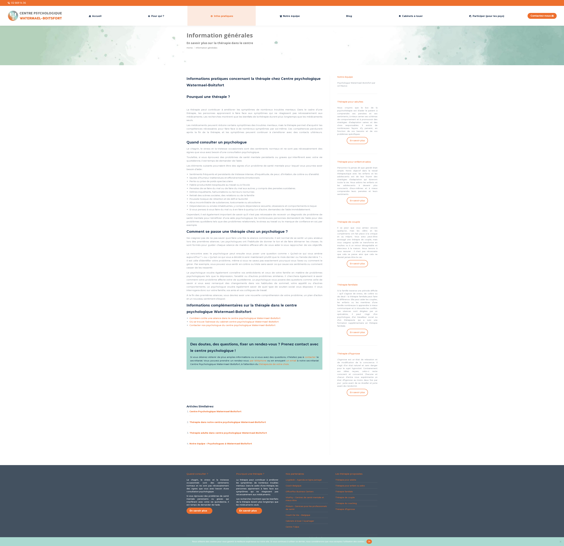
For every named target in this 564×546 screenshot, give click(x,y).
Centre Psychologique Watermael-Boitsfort (215, 411)
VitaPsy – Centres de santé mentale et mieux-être (305, 499)
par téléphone (258, 360)
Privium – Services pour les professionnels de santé (306, 507)
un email (291, 360)
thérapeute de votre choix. (274, 364)
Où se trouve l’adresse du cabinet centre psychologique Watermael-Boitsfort (234, 321)
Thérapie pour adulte (345, 480)
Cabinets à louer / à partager (300, 521)
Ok (369, 541)
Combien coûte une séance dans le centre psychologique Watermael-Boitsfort (234, 318)
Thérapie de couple (345, 497)
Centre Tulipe (292, 527)
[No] (560, 541)
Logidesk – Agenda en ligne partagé (304, 480)
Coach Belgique (293, 485)
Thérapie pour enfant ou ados (350, 485)
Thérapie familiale (344, 491)
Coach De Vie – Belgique (298, 515)
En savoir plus (357, 140)
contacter (310, 357)
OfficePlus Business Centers (300, 491)
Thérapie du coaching (346, 503)
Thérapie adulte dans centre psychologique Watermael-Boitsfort (228, 432)
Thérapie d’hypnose (345, 509)
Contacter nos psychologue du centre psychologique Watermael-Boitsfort (232, 325)
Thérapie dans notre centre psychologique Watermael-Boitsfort (227, 422)
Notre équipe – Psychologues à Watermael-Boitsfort (220, 443)
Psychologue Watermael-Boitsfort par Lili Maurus (356, 84)
